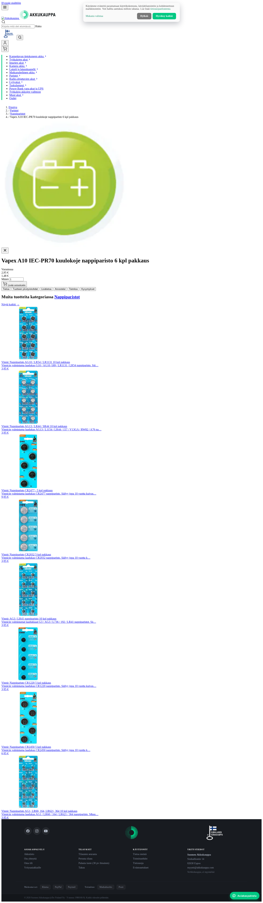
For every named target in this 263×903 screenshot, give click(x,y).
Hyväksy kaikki (164, 16)
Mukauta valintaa (94, 16)
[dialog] (131, 12)
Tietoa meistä (140, 854)
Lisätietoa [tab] (46, 289)
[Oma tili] (5, 43)
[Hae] (20, 37)
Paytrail (72, 887)
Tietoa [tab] (6, 289)
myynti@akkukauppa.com (200, 867)
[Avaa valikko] (4, 7)
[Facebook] (28, 831)
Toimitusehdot (140, 858)
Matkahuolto (105, 887)
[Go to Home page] (28, 18)
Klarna (45, 887)
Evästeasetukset (140, 867)
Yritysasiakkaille (32, 867)
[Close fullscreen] (5, 250)
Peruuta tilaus (85, 858)
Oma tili (28, 863)
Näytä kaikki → (10, 304)
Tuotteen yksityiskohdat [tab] (25, 289)
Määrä (5, 279)
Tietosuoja (138, 863)
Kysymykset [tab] (87, 289)
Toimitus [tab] (73, 289)
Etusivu (13, 107)
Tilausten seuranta (88, 854)
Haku (38, 26)
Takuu (82, 867)
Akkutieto (29, 854)
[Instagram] (37, 831)
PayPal (58, 887)
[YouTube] (46, 831)
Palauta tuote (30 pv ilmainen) (94, 863)
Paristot (14, 110)
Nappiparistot (17, 113)
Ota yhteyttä (30, 858)
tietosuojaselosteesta (160, 9)
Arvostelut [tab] (60, 289)
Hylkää (144, 16)
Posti (121, 887)
